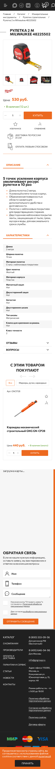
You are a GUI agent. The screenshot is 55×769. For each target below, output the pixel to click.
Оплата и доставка (9, 657)
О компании (10, 643)
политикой (44, 756)
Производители (13, 650)
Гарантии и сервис (14, 665)
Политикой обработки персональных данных (26, 605)
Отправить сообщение (21, 621)
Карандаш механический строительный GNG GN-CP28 (26, 429)
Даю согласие (29, 612)
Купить (38, 115)
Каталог (9, 637)
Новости (8, 678)
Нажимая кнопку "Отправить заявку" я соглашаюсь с (27, 604)
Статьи (7, 671)
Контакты (9, 684)
